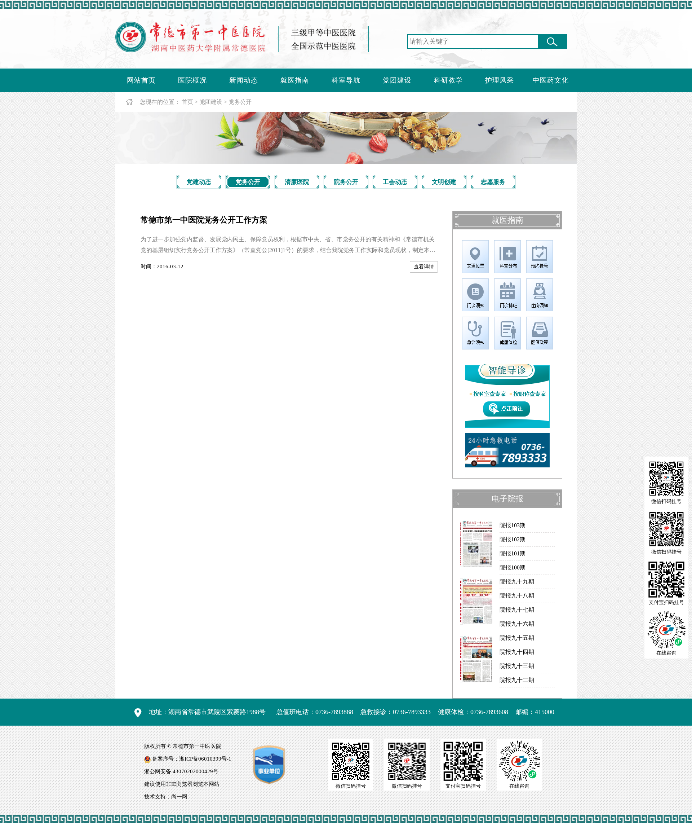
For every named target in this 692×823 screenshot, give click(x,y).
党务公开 (240, 102)
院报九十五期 (517, 638)
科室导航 (346, 80)
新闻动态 (243, 80)
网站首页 (141, 80)
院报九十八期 (517, 596)
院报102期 (512, 539)
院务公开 (346, 182)
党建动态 (199, 182)
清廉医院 (297, 182)
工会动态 (395, 182)
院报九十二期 (517, 680)
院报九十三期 (517, 666)
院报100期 (512, 567)
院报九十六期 (517, 624)
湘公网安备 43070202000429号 (181, 771)
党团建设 (397, 80)
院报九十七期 (517, 610)
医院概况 (192, 80)
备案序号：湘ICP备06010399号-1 (191, 759)
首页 (187, 102)
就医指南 (294, 80)
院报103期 (512, 525)
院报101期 (512, 553)
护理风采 (499, 80)
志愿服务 (493, 182)
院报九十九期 (517, 581)
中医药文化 (551, 80)
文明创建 (444, 182)
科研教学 (448, 80)
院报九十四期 (517, 652)
